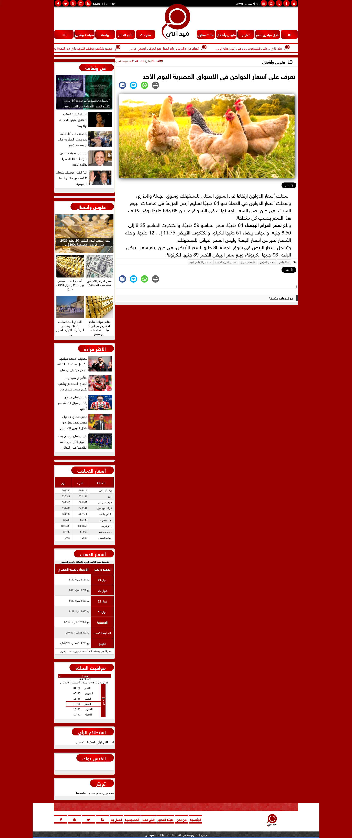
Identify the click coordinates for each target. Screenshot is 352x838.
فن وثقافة (95, 67)
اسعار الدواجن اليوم (199, 262)
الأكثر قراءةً (95, 348)
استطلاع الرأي (92, 731)
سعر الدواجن (266, 262)
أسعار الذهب (93, 553)
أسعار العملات (91, 470)
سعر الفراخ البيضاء (263, 224)
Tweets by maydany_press (95, 793)
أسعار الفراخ (247, 262)
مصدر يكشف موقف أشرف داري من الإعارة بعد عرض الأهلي (94, 48)
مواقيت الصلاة (91, 667)
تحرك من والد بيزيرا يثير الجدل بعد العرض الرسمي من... (184, 48)
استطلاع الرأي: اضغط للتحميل (95, 742)
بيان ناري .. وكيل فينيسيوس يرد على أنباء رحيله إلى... (269, 48)
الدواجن (283, 262)
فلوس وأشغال (273, 61)
